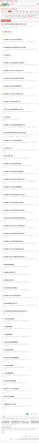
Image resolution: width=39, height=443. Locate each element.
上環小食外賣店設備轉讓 (9, 318)
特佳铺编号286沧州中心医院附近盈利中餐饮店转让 (14, 256)
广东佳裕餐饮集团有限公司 (13, 27)
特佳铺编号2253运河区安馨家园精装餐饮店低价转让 (14, 124)
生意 (10, 11)
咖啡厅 (22, 17)
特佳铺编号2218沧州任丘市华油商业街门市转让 (13, 70)
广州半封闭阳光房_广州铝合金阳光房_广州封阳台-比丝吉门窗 (18, 136)
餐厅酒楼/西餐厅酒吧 (30, 16)
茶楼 (11, 17)
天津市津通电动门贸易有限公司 (17, 422)
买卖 (20, 11)
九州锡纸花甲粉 (7, 55)
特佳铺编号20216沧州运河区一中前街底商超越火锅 (14, 225)
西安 (20, 13)
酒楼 (12, 17)
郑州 (21, 13)
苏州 (12, 13)
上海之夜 (8, 314)
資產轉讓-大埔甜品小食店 (9, 280)
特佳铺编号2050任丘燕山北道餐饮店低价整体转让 (14, 202)
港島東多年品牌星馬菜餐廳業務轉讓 (11, 357)
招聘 (17, 11)
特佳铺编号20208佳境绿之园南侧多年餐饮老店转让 (14, 233)
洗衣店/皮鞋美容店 (19, 16)
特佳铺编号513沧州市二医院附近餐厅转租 (12, 295)
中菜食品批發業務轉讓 (8, 349)
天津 (25, 13)
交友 (14, 11)
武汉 (29, 13)
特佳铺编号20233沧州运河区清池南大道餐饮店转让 (14, 210)
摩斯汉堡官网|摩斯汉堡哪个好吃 (10, 303)
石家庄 (31, 13)
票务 (34, 11)
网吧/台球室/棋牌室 (28, 15)
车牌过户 (35, 5)
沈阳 (14, 13)
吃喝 (24, 11)
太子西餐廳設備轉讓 (8, 334)
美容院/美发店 (17, 15)
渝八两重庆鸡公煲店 (6, 421)
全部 (5, 15)
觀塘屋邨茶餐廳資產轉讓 (9, 264)
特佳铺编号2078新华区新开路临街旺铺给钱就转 (13, 171)
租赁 (29, 5)
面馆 (32, 17)
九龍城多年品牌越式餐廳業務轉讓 (11, 342)
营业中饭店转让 (7, 117)
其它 (7, 15)
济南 (33, 13)
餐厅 (7, 17)
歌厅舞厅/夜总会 (22, 15)
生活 (31, 11)
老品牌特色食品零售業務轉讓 (10, 380)
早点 (26, 17)
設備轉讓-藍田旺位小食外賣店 (10, 404)
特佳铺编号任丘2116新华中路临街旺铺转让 (13, 163)
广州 (9, 13)
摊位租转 (9, 15)
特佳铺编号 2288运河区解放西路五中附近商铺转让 (14, 62)
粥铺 (24, 17)
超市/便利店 (6, 16)
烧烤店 (15, 17)
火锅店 (34, 17)
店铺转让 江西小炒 (8, 31)
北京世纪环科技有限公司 (26, 422)
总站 (1, 0)
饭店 (9, 17)
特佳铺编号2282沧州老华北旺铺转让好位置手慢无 (14, 78)
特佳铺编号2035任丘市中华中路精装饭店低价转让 (14, 249)
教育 (37, 11)
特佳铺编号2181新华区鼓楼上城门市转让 (12, 101)
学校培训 (13, 15)
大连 (18, 13)
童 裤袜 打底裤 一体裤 (8, 155)
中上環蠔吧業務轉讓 (8, 326)
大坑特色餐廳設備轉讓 (8, 373)
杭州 (16, 13)
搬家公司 (24, 5)
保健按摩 (27, 5)
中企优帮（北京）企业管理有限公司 (28, 421)
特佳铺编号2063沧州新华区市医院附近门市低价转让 (14, 194)
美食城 (17, 17)
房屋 (6, 11)
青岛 (27, 13)
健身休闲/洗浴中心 (35, 15)
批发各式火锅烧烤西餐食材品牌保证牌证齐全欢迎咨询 (15, 132)
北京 (5, 13)
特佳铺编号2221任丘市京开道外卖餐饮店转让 (13, 140)
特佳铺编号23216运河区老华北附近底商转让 (13, 39)
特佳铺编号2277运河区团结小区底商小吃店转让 (13, 93)
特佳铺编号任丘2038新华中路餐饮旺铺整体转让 (13, 241)
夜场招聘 (21, 5)
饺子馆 (20, 17)
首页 (2, 11)
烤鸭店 (37, 17)
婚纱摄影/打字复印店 (12, 16)
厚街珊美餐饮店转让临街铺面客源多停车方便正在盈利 (15, 47)
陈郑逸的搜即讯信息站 (15, 421)
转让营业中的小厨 (7, 148)
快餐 (28, 17)
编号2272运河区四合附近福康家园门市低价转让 (13, 109)
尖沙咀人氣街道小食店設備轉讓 (10, 287)
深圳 (11, 13)
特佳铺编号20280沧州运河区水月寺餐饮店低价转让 (14, 179)
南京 (35, 13)
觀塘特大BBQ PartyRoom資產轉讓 (11, 388)
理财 (27, 11)
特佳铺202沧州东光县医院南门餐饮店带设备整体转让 (15, 218)
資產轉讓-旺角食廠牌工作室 (9, 272)
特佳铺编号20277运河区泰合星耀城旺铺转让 (13, 186)
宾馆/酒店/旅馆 (24, 16)
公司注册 (32, 5)
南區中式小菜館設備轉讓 (9, 396)
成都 (23, 13)
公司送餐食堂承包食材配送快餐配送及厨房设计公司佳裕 (15, 24)
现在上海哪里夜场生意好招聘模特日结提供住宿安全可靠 (15, 311)
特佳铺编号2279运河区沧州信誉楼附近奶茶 (13, 86)
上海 (7, 13)
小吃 (30, 17)
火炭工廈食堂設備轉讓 (8, 365)
